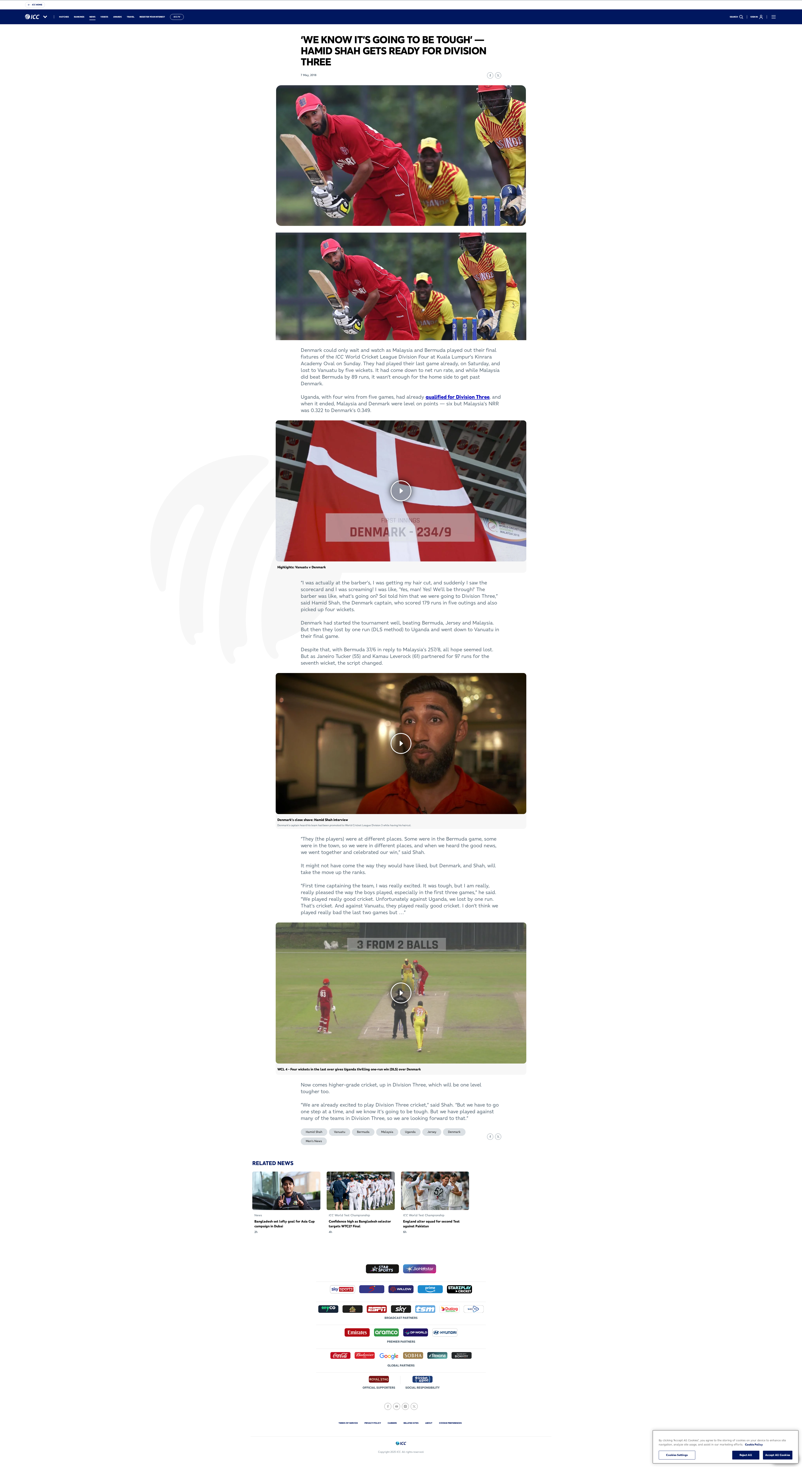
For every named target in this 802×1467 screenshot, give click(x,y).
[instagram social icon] (405, 1406)
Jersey (431, 1132)
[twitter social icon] (414, 1406)
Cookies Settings (677, 1455)
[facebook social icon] (387, 1406)
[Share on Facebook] (490, 75)
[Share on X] (498, 75)
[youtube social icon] (396, 1406)
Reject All (746, 1455)
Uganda (410, 1132)
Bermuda (363, 1132)
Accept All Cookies (777, 1455)
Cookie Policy (754, 1444)
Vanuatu (339, 1132)
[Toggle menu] (773, 17)
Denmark (454, 1132)
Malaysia (387, 1132)
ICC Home (37, 4)
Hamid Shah (314, 1132)
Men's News (314, 1141)
